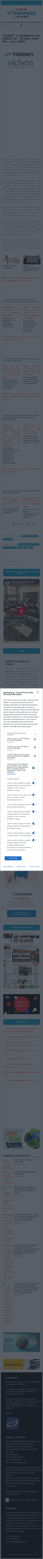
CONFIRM (13, 858)
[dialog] (21, 779)
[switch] (34, 739)
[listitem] (21, 733)
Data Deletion (8, 866)
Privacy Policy (34, 866)
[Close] (38, 693)
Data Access (21, 866)
